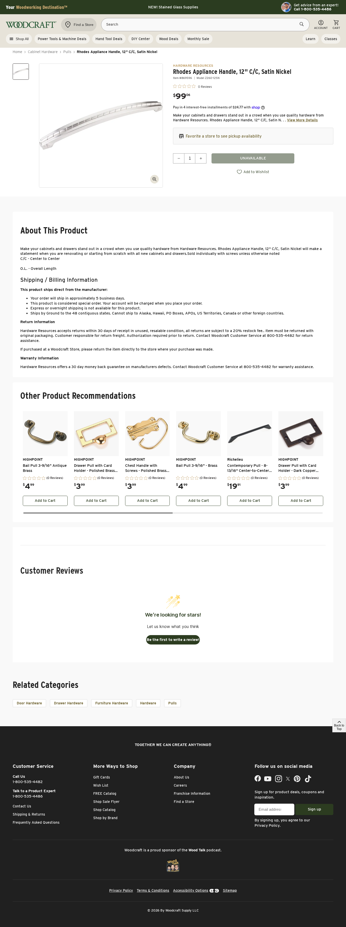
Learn (310, 39)
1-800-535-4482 (28, 782)
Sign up (314, 809)
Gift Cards (101, 777)
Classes (330, 39)
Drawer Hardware (68, 703)
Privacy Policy (267, 825)
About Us (181, 777)
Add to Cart (45, 500)
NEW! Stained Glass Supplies (173, 7)
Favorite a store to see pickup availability (224, 136)
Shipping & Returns (29, 814)
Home (17, 52)
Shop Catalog (104, 810)
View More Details (302, 120)
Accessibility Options (190, 890)
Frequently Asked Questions (36, 822)
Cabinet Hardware (43, 52)
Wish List (100, 785)
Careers (180, 785)
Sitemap (230, 890)
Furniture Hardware (111, 703)
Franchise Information (192, 793)
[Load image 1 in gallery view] (21, 71)
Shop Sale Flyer (106, 802)
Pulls (67, 52)
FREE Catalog (104, 793)
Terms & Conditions (153, 890)
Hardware (148, 703)
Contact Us (22, 806)
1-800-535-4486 (28, 796)
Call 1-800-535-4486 (312, 9)
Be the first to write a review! (173, 639)
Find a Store (184, 802)
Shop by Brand (105, 818)
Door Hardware (29, 703)
